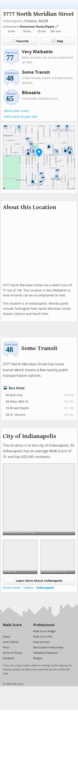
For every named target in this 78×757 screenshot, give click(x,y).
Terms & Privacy (12, 652)
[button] (39, 152)
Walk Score (12, 625)
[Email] (18, 631)
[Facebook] (12, 631)
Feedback (8, 658)
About (6, 636)
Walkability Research (45, 652)
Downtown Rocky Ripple (37, 26)
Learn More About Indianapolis (39, 581)
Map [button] (60, 41)
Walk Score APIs (42, 636)
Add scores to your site (20, 117)
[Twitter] (5, 631)
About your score (16, 111)
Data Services (41, 642)
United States (11, 587)
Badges (37, 658)
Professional (44, 625)
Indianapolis (13, 21)
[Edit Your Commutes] (57, 26)
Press (6, 647)
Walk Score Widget (44, 631)
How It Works (11, 642)
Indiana (28, 587)
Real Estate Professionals (48, 647)
